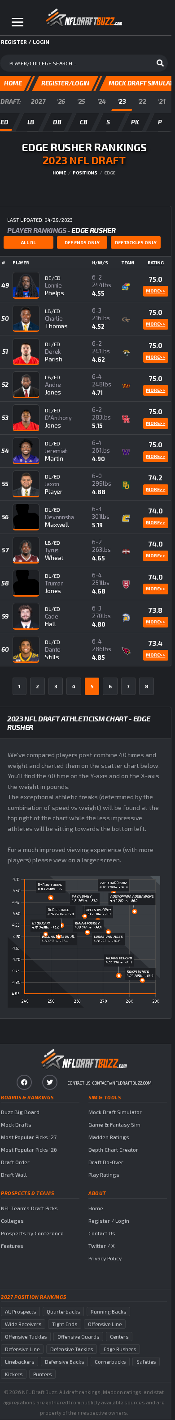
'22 (142, 101)
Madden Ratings (108, 1137)
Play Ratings (103, 1174)
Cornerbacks (110, 1362)
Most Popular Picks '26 (29, 1149)
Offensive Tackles (26, 1336)
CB (83, 122)
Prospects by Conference (32, 1233)
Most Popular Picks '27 (29, 1137)
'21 (161, 101)
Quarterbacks (63, 1311)
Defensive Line (22, 1349)
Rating (156, 262)
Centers (119, 1336)
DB (57, 122)
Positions (85, 172)
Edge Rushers (120, 1349)
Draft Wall (14, 1174)
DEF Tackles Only (136, 242)
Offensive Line (105, 1324)
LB (30, 122)
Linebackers (19, 1362)
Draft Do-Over (105, 1162)
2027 (38, 101)
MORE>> (155, 290)
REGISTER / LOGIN (25, 41)
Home (59, 172)
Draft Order (15, 1162)
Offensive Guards (78, 1336)
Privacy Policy (105, 1258)
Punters (42, 1374)
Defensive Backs (64, 1362)
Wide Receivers (23, 1324)
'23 (122, 101)
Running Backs (108, 1311)
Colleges (12, 1220)
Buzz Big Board (20, 1112)
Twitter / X (101, 1245)
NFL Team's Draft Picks (29, 1208)
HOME (13, 83)
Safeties (146, 1362)
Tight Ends (64, 1324)
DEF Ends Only (82, 242)
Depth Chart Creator (113, 1149)
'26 (61, 101)
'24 (101, 101)
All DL (28, 242)
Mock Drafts (16, 1124)
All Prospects (20, 1311)
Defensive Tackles (71, 1349)
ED (4, 122)
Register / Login (108, 1220)
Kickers (13, 1374)
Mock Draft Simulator (115, 1112)
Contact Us (101, 1233)
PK (135, 122)
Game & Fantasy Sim (114, 1124)
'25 (81, 101)
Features (12, 1245)
